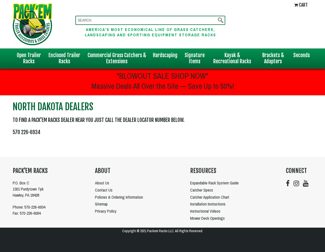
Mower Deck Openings (207, 218)
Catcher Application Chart (209, 197)
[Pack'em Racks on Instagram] (296, 183)
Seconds (301, 55)
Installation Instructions (207, 204)
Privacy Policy (106, 211)
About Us (102, 183)
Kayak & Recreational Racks (232, 58)
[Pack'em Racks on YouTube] (305, 183)
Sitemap (101, 204)
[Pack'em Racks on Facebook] (288, 183)
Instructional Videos (205, 211)
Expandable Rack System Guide (214, 183)
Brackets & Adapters (273, 58)
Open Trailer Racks (29, 58)
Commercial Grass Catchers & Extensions (117, 58)
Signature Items (195, 58)
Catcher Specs (201, 190)
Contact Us (103, 190)
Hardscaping (165, 55)
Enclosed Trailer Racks (64, 58)
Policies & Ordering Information (119, 197)
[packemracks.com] (33, 23)
